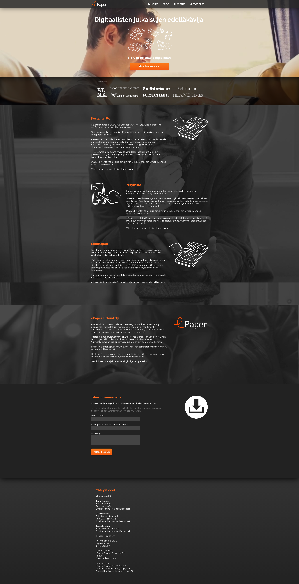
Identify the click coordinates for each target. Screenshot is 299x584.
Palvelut (153, 4)
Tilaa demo (179, 4)
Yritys (166, 4)
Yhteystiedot (197, 4)
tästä (130, 169)
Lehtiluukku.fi (111, 282)
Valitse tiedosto (101, 452)
